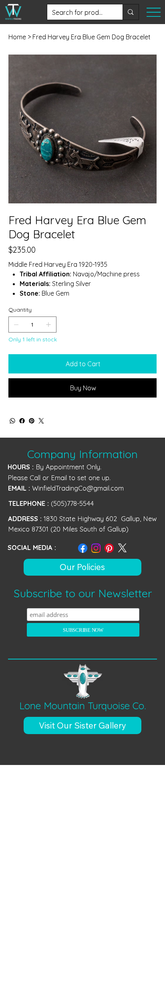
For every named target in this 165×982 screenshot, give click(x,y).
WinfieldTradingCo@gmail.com (78, 488)
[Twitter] (41, 421)
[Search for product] (130, 12)
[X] (122, 548)
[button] (83, 725)
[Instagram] (96, 548)
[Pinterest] (32, 421)
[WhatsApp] (12, 421)
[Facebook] (22, 421)
